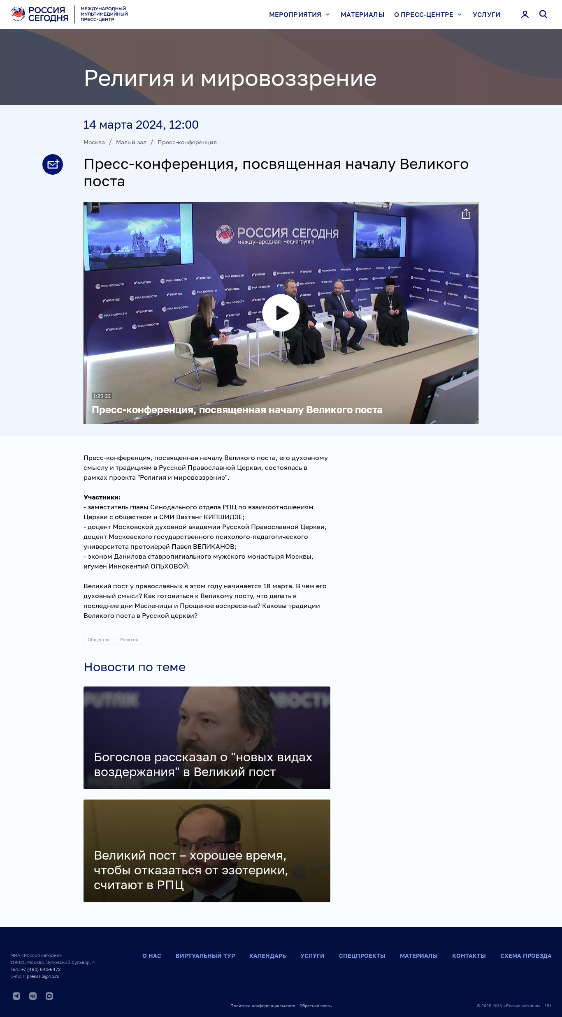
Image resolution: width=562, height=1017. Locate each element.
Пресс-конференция (187, 142)
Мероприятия (295, 14)
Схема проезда (526, 955)
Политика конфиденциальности (262, 1005)
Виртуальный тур (205, 955)
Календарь (267, 955)
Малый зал (131, 142)
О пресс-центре (423, 14)
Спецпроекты (362, 955)
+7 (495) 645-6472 (40, 969)
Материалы (362, 14)
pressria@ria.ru (43, 976)
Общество (99, 639)
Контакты (469, 955)
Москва (94, 142)
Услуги (486, 14)
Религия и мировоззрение (230, 77)
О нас (151, 955)
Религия (129, 639)
